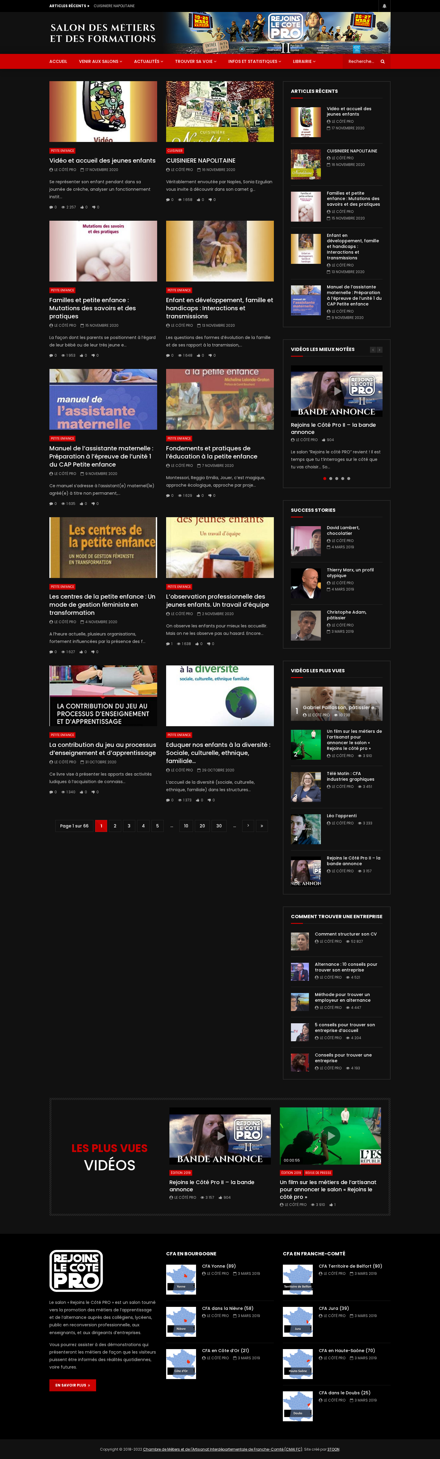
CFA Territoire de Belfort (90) (350, 1266)
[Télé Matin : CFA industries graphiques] (306, 787)
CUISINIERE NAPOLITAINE (114, 5)
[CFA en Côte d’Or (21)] (181, 1364)
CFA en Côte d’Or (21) (225, 1351)
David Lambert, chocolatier (343, 530)
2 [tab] (330, 478)
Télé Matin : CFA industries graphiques (350, 776)
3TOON (333, 1449)
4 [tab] (342, 478)
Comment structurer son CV (346, 934)
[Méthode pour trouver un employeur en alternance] (300, 1002)
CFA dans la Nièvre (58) (228, 1308)
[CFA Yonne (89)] (181, 1280)
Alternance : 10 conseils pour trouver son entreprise (346, 967)
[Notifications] (385, 6)
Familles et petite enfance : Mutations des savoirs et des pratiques (92, 308)
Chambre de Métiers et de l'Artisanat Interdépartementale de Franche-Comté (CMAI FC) (222, 1449)
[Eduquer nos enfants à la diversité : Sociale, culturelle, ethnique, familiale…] (220, 695)
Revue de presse (318, 1173)
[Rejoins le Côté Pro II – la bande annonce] (306, 871)
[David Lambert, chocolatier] (306, 541)
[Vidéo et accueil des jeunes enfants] (103, 111)
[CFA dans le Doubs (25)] (298, 1406)
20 (202, 826)
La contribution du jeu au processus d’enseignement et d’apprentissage (102, 749)
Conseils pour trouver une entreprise (343, 1058)
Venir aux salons (98, 61)
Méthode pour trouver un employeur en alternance (343, 997)
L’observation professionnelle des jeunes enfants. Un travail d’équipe (217, 600)
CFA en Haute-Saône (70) (347, 1351)
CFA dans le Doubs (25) (345, 1393)
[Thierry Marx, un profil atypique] (306, 583)
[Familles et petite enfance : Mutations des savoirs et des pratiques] (103, 251)
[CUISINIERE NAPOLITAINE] (220, 111)
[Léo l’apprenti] (306, 829)
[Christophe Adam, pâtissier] (306, 626)
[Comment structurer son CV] (300, 942)
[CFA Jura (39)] (298, 1322)
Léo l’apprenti (341, 816)
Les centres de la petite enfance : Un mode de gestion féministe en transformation (102, 604)
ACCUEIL (58, 61)
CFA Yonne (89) (219, 1266)
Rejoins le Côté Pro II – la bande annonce (333, 428)
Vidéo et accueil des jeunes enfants (102, 160)
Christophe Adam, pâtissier (346, 615)
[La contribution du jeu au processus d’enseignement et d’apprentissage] (103, 695)
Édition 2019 (181, 1173)
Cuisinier (175, 151)
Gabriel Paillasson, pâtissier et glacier (348, 707)
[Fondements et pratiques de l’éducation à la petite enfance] (220, 399)
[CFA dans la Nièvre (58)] (181, 1322)
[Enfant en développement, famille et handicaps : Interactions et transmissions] (220, 251)
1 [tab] (324, 478)
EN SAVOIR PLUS (71, 1385)
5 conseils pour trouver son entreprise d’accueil (345, 1027)
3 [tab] (336, 478)
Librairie (302, 61)
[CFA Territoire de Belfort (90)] (298, 1280)
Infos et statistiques (252, 61)
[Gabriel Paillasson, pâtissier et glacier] (337, 704)
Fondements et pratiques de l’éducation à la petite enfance (211, 452)
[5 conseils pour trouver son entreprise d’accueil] (300, 1032)
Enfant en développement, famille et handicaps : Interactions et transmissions (219, 308)
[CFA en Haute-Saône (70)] (298, 1364)
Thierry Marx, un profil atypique (350, 573)
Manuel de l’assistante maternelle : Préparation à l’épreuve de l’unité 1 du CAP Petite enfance (101, 456)
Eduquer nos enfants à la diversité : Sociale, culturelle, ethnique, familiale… (218, 753)
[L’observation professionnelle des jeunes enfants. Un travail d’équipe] (220, 547)
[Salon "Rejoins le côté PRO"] (102, 32)
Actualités (146, 61)
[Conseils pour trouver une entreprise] (300, 1062)
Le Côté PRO (65, 169)
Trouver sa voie (194, 61)
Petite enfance (62, 151)
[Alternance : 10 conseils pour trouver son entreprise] (300, 972)
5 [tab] (348, 478)
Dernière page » (262, 826)
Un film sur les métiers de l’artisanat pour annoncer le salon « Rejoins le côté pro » (354, 739)
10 (186, 826)
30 (219, 826)
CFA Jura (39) (334, 1308)
